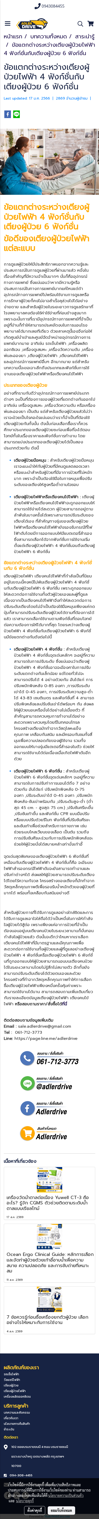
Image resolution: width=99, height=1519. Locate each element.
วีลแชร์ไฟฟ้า (12, 1380)
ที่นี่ (64, 1004)
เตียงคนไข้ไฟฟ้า (74, 356)
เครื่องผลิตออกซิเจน (17, 1396)
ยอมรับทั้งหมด (61, 1510)
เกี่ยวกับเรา (11, 1418)
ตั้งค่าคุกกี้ (34, 1510)
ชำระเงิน (9, 1429)
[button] (79, 24)
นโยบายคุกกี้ (25, 1500)
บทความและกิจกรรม (17, 1412)
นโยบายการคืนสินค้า (17, 1423)
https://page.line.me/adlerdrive (45, 1039)
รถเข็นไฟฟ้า (55, 344)
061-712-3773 (28, 1032)
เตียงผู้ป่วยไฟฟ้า (61, 238)
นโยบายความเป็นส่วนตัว (66, 1495)
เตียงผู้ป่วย (11, 1385)
